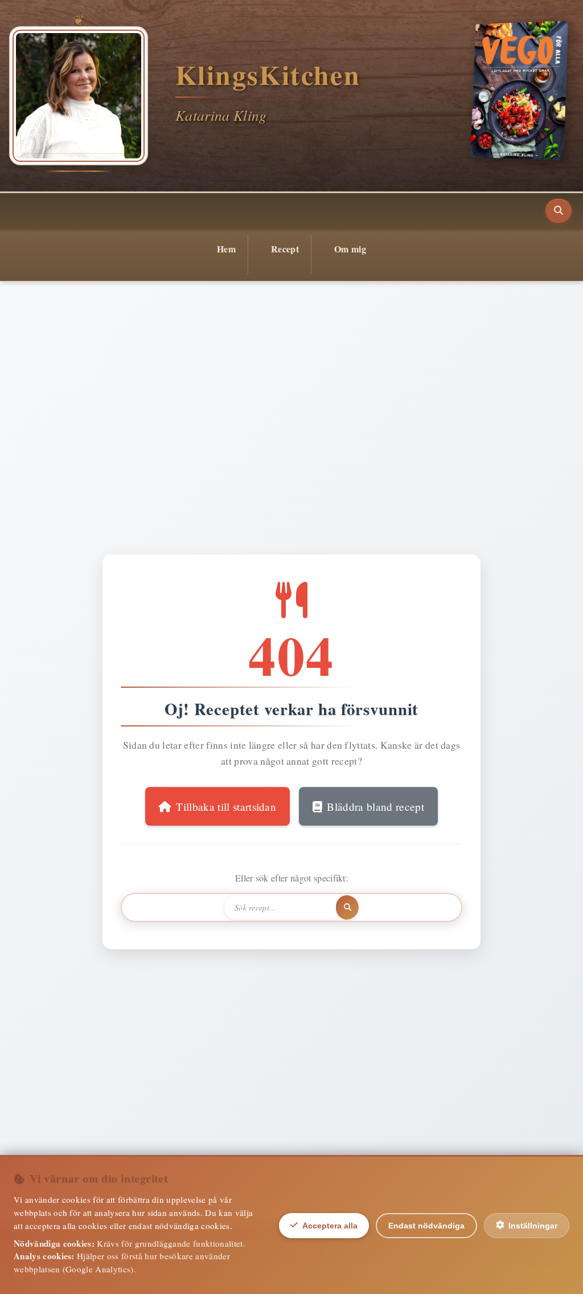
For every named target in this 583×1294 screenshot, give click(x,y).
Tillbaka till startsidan (226, 806)
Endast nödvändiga (426, 1225)
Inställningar (532, 1225)
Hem (226, 248)
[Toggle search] (558, 211)
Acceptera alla (330, 1225)
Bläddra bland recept (375, 806)
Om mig (350, 248)
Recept (285, 248)
